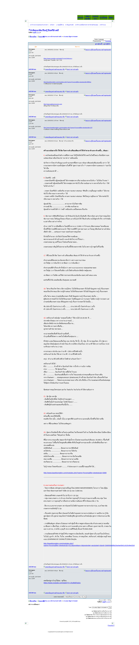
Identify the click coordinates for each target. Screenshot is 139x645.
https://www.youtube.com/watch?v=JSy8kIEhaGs (62, 583)
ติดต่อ (111, 17)
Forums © (111, 625)
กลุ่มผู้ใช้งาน (60, 25)
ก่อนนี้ (34, 32)
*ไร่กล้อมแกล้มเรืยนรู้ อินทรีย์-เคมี (43, 30)
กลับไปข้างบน (32, 69)
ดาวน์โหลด (103, 17)
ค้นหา (52, 25)
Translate (108, 41)
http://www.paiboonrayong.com (53, 104)
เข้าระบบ (103, 25)
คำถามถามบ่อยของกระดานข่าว (39, 25)
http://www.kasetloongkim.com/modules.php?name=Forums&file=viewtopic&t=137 (68, 127)
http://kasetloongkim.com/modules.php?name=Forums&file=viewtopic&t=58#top (67, 82)
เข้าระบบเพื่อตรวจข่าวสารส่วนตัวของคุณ (87, 25)
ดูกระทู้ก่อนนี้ (98, 44)
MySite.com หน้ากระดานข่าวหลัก (52, 36)
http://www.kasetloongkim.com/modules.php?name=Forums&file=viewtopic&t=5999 (75, 473)
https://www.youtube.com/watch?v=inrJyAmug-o (58, 58)
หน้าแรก (80, 17)
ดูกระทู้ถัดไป (107, 44)
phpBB (66, 621)
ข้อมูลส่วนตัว (70, 25)
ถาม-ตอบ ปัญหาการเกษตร (70, 36)
